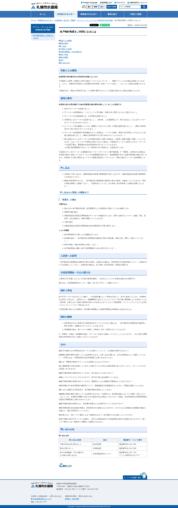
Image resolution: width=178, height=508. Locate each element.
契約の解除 (64, 57)
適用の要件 (64, 43)
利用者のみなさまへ (45, 20)
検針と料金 (64, 54)
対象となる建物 (66, 41)
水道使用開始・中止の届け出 (71, 52)
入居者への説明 (66, 49)
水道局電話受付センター (42, 499)
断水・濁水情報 (73, 499)
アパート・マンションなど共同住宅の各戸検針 (95, 20)
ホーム (33, 20)
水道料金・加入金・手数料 (65, 20)
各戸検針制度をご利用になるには (43, 37)
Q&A (61, 60)
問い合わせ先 (65, 63)
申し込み (63, 46)
